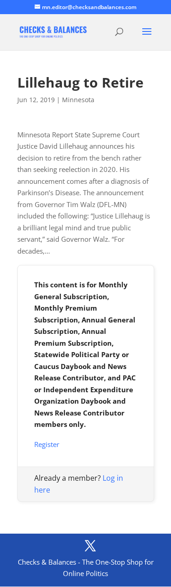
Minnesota (78, 99)
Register (46, 444)
